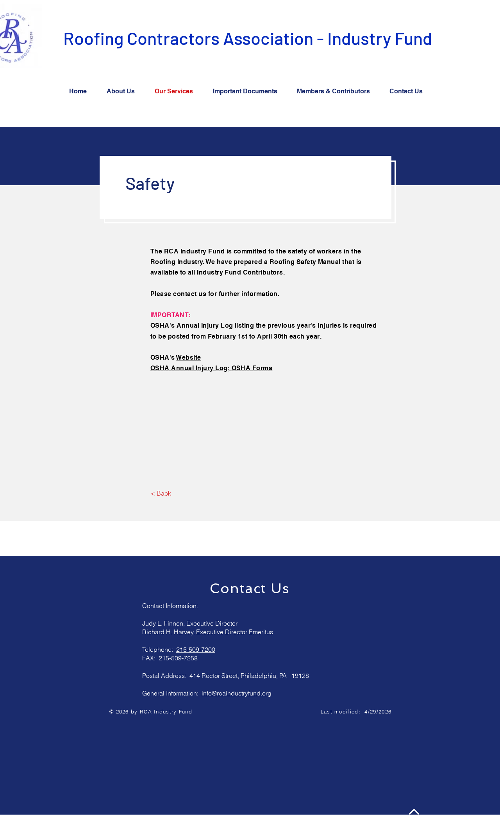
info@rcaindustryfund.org (236, 693)
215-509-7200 (195, 649)
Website (188, 357)
